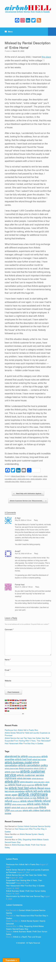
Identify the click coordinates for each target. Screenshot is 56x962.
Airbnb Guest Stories (18, 476)
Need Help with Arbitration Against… (28, 493)
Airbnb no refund (25, 481)
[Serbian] (8, 708)
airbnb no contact (14, 797)
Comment (9, 629)
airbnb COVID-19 (40, 768)
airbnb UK (24, 808)
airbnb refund (27, 800)
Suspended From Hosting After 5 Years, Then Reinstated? (28, 740)
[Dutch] (23, 700)
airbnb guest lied (28, 785)
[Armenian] (8, 700)
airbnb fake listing (39, 782)
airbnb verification (16, 810)
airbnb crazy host (12, 771)
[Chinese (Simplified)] (11, 700)
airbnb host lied (19, 787)
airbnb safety (34, 804)
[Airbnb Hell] (28, 9)
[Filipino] (6, 703)
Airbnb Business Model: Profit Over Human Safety (26, 891)
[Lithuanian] (16, 706)
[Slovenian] (13, 708)
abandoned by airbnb (16, 756)
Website (8, 680)
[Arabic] (6, 700)
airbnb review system (19, 804)
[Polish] (23, 706)
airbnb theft (15, 807)
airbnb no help (30, 797)
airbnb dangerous (37, 778)
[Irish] (23, 703)
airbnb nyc (16, 801)
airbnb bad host (23, 759)
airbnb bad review (39, 759)
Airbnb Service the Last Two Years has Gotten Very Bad (27, 738)
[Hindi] (18, 703)
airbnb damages (24, 778)
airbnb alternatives (34, 756)
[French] (8, 703)
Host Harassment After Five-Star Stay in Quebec (24, 743)
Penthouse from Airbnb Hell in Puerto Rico (21, 730)
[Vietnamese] (6, 711)
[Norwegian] (18, 706)
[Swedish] (18, 708)
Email (7, 670)
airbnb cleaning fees (11, 768)
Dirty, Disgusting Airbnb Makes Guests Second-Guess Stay (25, 927)
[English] (25, 700)
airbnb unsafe (33, 807)
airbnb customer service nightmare (24, 776)
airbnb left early (34, 791)
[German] (11, 703)
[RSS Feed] (39, 20)
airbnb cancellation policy (33, 765)
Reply (36, 520)
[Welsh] (8, 711)
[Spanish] (16, 708)
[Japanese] (6, 706)
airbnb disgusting (26, 781)
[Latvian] (13, 706)
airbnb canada (38, 476)
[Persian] (20, 706)
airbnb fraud (14, 784)
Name (8, 659)
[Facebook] (17, 20)
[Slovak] (11, 708)
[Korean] (8, 706)
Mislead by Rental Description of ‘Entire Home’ (27, 45)
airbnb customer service (25, 772)
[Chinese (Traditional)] (13, 700)
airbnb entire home (23, 479)
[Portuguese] (25, 706)
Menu (10, 31)
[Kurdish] (11, 706)
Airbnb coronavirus (26, 768)
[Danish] (20, 700)
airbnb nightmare (33, 794)
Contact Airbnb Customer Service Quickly (34, 826)
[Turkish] (23, 708)
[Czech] (18, 700)
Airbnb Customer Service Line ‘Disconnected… (28, 501)
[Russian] (6, 708)
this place (46, 56)
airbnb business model (18, 762)
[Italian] (25, 703)
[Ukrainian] (25, 708)
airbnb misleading (36, 479)
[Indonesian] (20, 703)
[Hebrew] (16, 703)
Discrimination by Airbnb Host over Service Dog (25, 896)
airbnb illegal (36, 788)
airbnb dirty (12, 781)
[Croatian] (16, 700)
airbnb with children (31, 810)
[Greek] (13, 703)
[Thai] (20, 708)
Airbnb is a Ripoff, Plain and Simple (27, 936)
